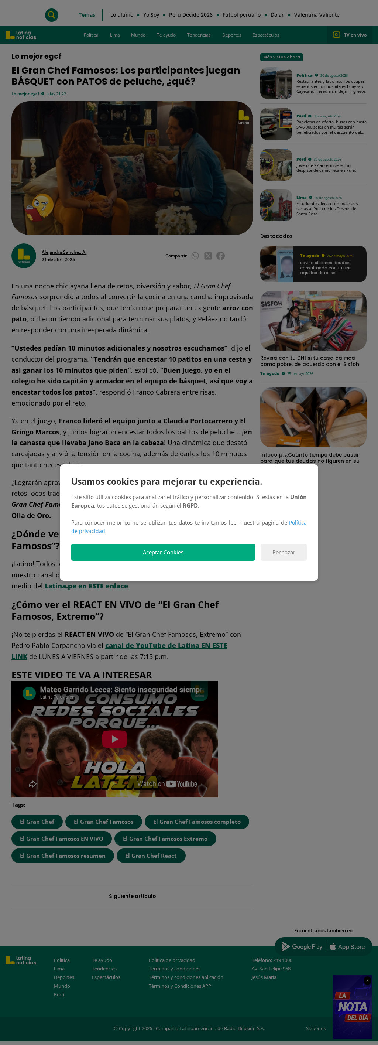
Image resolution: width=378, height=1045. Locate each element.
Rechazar (283, 552)
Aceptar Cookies (163, 552)
